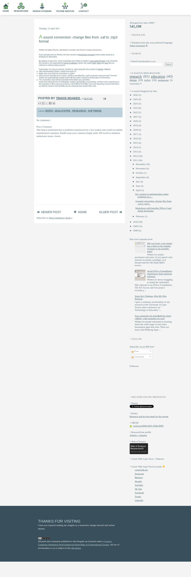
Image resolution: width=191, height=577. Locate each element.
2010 (135, 222)
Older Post (109, 212)
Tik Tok (138, 489)
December (141, 164)
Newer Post (51, 212)
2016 (135, 138)
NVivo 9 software (70, 63)
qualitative (63, 111)
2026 (135, 95)
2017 (135, 134)
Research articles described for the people (149, 416)
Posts (136, 351)
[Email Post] (104, 98)
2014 (135, 147)
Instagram (139, 474)
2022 (135, 112)
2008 (135, 230)
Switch (100, 69)
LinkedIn (139, 500)
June (138, 186)
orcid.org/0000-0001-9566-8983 (148, 426)
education (158, 76)
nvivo (49, 111)
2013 (135, 151)
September (141, 177)
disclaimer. (76, 548)
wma (99, 63)
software (95, 111)
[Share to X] (46, 103)
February (140, 216)
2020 (135, 121)
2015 (135, 143)
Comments (138, 357)
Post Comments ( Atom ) (60, 218)
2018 (135, 130)
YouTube (139, 485)
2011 (135, 160)
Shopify (138, 481)
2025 (135, 99)
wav (106, 63)
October (140, 173)
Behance (139, 477)
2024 (135, 103)
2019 (135, 125)
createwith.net (141, 470)
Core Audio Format (97, 61)
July (138, 181)
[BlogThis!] (43, 103)
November (141, 168)
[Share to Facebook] (50, 103)
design (133, 80)
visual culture (134, 83)
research (79, 111)
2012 (135, 156)
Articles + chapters (138, 435)
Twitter (138, 496)
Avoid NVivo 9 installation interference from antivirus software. (159, 274)
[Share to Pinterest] (53, 103)
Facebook (139, 493)
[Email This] (39, 103)
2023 (135, 108)
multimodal (163, 80)
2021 (135, 117)
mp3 (94, 63)
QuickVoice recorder (86, 55)
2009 (135, 226)
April (138, 190)
